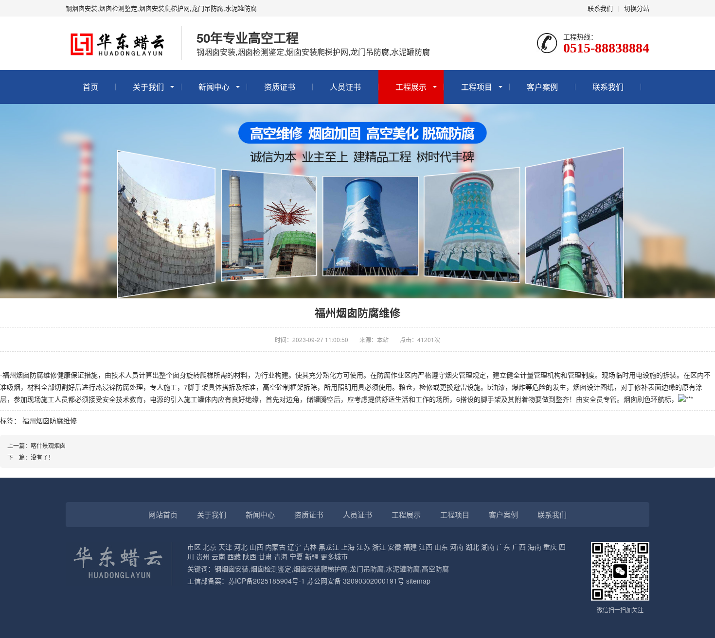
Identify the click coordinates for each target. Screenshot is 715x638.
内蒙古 (275, 547)
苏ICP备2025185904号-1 (266, 581)
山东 (441, 547)
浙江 (379, 547)
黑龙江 (329, 547)
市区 (194, 547)
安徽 (394, 547)
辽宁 (294, 547)
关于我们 (148, 86)
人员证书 (345, 86)
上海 (348, 547)
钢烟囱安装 (231, 568)
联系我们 (600, 8)
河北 (241, 547)
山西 (256, 547)
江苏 (363, 547)
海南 (534, 547)
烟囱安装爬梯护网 (320, 568)
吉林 (310, 547)
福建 (410, 547)
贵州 (203, 556)
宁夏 (296, 556)
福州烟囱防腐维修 (49, 420)
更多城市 (334, 556)
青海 (280, 556)
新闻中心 (214, 86)
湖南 (488, 547)
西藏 (234, 556)
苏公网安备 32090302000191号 (355, 581)
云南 (218, 556)
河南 (457, 547)
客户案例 (542, 86)
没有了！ (42, 457)
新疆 (312, 556)
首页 (90, 86)
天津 (225, 547)
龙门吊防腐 (367, 568)
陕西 (249, 556)
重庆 (550, 547)
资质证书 (279, 86)
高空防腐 (435, 568)
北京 (209, 547)
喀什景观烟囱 (48, 445)
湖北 (472, 547)
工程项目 (476, 86)
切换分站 (636, 8)
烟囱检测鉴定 (270, 568)
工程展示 (411, 86)
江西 (425, 547)
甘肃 (265, 556)
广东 (503, 547)
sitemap (418, 581)
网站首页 (163, 514)
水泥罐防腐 (403, 568)
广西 (519, 547)
